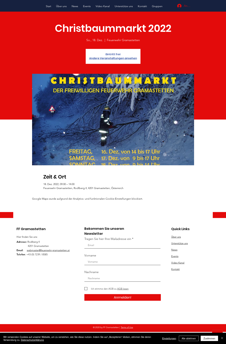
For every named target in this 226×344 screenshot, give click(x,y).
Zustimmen (209, 338)
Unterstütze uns (179, 243)
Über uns (176, 236)
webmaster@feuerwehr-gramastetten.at (48, 250)
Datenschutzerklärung (32, 340)
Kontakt (175, 269)
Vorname (90, 255)
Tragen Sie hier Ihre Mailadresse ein (107, 238)
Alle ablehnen (189, 338)
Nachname (91, 272)
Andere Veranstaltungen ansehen (113, 58)
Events (174, 256)
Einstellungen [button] (169, 338)
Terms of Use (127, 327)
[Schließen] (222, 338)
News (174, 249)
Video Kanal (177, 262)
